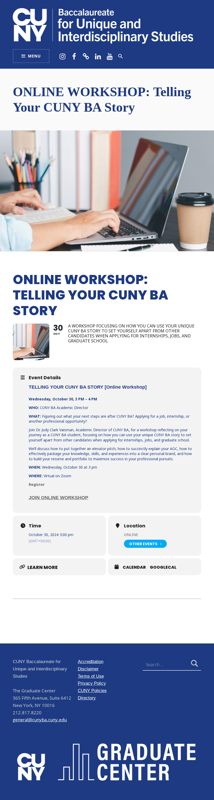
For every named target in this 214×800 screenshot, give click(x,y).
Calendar (134, 567)
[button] (120, 56)
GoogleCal (163, 567)
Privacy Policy (92, 683)
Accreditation (90, 661)
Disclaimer (88, 668)
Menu (34, 56)
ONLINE (131, 534)
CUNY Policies (92, 690)
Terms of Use (91, 676)
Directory (87, 697)
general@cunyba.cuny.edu (40, 720)
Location (134, 525)
